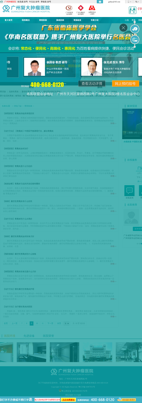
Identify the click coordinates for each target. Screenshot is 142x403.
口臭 (127, 20)
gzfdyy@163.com (114, 2)
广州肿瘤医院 (10, 2)
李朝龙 (44, 2)
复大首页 (8, 20)
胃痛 (133, 20)
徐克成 (20, 2)
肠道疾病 (60, 20)
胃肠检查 (77, 20)
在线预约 (135, 39)
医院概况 (26, 20)
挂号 (26, 2)
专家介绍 (94, 20)
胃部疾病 (43, 20)
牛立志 (32, 2)
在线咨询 (135, 29)
